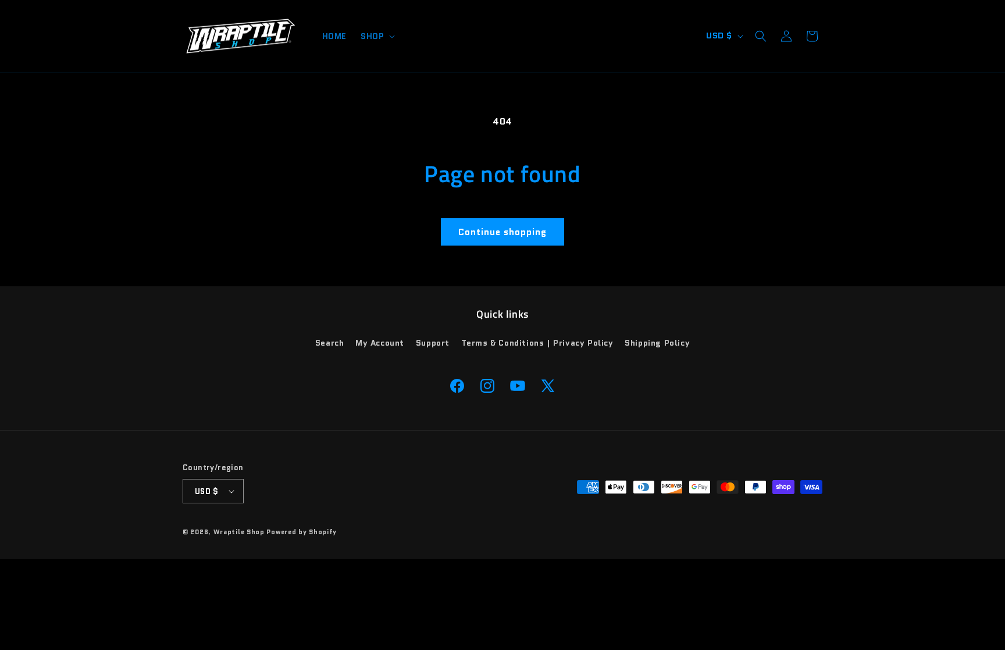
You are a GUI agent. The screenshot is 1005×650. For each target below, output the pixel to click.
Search (329, 343)
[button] (377, 36)
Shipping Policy (657, 343)
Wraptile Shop (239, 532)
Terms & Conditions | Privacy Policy (537, 343)
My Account (379, 343)
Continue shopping (502, 232)
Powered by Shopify (301, 532)
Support (433, 343)
